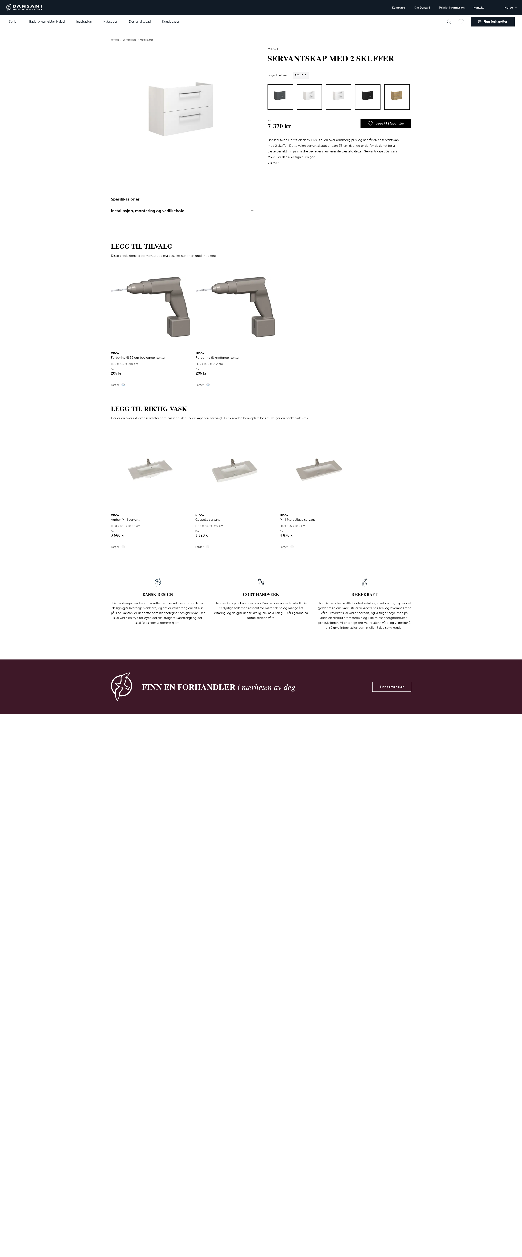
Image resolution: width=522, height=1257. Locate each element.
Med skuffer (146, 39)
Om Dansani (422, 7)
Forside (115, 39)
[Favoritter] (461, 21)
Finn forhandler (392, 687)
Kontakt (478, 7)
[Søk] (448, 21)
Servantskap (130, 39)
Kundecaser (170, 21)
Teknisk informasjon (451, 7)
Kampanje (398, 7)
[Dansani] (24, 7)
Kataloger (110, 21)
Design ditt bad (140, 21)
